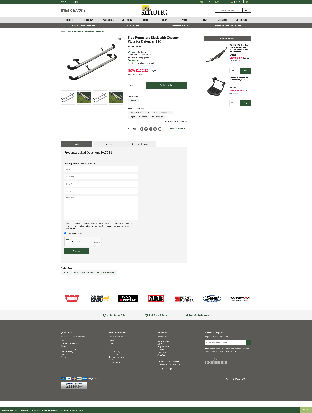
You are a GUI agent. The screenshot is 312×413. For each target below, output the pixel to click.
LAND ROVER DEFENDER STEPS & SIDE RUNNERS (94, 272)
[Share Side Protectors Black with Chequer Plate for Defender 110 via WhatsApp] (150, 129)
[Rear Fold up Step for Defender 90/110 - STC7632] (216, 87)
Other (164, 20)
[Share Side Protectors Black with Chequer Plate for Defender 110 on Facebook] (141, 129)
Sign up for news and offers (216, 336)
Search (247, 10)
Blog (111, 343)
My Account (222, 2)
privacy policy (230, 351)
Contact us (65, 340)
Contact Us (206, 2)
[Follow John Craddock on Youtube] (170, 369)
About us (112, 340)
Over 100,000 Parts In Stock (84, 25)
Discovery (88, 20)
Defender (69, 20)
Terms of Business (116, 357)
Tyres (184, 20)
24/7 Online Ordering (158, 315)
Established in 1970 (180, 25)
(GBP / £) (64, 2)
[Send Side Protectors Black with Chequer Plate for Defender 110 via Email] (159, 129)
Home (63, 31)
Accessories (222, 20)
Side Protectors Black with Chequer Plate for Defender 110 (86, 31)
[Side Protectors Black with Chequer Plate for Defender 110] (92, 62)
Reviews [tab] (108, 144)
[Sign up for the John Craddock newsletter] (248, 342)
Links (111, 346)
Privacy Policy (114, 351)
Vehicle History (115, 362)
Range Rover (127, 20)
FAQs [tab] (76, 144)
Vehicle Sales (241, 20)
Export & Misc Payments (71, 349)
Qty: (131, 85)
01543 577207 (73, 10)
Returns (64, 357)
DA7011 (66, 272)
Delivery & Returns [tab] (140, 144)
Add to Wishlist (178, 129)
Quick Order (237, 2)
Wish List (112, 359)
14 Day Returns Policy (116, 315)
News (111, 349)
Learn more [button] (77, 410)
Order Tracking (67, 351)
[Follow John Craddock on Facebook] (158, 369)
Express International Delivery (228, 25)
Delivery (64, 346)
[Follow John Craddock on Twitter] (162, 369)
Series (145, 20)
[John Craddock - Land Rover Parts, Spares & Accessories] (156, 10)
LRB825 (239, 50)
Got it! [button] (306, 410)
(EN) (73, 2)
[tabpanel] (124, 205)
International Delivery (70, 343)
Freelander (107, 20)
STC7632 (239, 82)
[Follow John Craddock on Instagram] (166, 369)
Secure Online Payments (199, 315)
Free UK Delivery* (132, 25)
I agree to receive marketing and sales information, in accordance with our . (227, 350)
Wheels (204, 20)
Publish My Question (75, 233)
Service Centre (115, 354)
